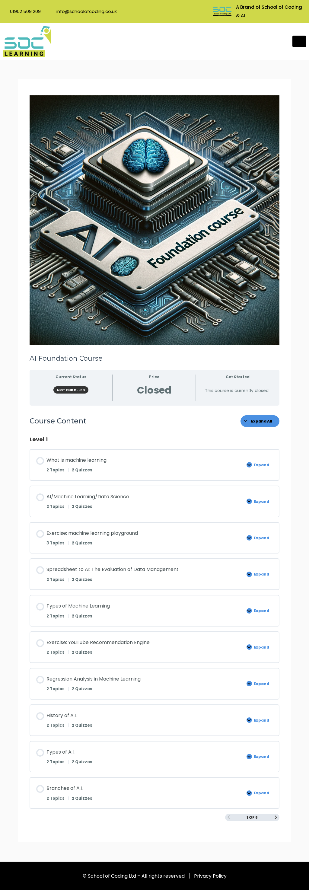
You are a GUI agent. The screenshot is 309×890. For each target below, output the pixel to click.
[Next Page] (276, 817)
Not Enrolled (71, 390)
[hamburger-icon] (299, 41)
